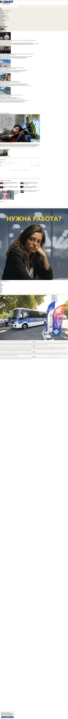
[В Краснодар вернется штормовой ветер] (20, 153)
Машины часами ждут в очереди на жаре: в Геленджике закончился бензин (37, 354)
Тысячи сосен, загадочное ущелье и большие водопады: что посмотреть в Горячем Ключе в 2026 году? (16, 85)
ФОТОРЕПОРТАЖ (3, 23)
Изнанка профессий (3, 31)
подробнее (7, 281)
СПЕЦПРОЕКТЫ (2, 21)
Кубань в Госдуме (2, 45)
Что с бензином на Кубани (4, 86)
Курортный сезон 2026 (3, 72)
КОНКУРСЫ (2, 12)
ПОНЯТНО (7, 717)
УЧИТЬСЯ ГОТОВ (5, 27)
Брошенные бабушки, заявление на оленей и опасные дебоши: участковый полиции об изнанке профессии (16, 42)
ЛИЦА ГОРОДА (2, 14)
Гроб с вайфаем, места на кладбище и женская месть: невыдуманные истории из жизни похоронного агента (16, 44)
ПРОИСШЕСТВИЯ (3, 20)
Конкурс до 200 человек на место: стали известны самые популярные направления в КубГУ (14, 70)
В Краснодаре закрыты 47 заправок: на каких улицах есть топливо (10, 97)
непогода (4, 156)
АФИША (1, 9)
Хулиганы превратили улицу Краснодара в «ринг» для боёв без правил (18, 354)
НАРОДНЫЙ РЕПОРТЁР (4, 15)
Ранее (9, 165)
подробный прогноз (3, 281)
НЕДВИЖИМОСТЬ (3, 16)
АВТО (5, 29)
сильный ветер (8, 156)
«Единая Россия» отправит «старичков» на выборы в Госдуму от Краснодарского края (13, 58)
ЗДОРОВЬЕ (2, 11)
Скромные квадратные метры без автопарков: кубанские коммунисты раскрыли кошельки (13, 57)
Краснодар (1, 156)
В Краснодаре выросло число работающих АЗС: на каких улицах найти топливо (12, 99)
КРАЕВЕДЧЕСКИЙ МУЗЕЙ (4, 13)
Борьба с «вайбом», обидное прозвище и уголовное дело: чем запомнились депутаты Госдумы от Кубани (16, 56)
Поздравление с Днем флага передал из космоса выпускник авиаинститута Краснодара (18, 350)
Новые (1, 165)
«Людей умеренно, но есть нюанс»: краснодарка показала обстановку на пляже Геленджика (14, 83)
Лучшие (5, 165)
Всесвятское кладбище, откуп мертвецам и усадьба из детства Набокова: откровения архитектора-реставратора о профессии (19, 43)
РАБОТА (5, 26)
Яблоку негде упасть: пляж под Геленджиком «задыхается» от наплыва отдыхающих (13, 84)
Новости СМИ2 (2, 201)
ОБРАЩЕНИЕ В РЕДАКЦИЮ (4, 17)
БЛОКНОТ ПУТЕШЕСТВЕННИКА (5, 10)
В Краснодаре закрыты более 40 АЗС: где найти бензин (8, 98)
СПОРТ (1, 22)
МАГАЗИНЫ (5, 30)
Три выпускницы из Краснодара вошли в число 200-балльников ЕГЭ (10, 71)
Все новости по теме (3, 55)
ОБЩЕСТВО (2, 18)
